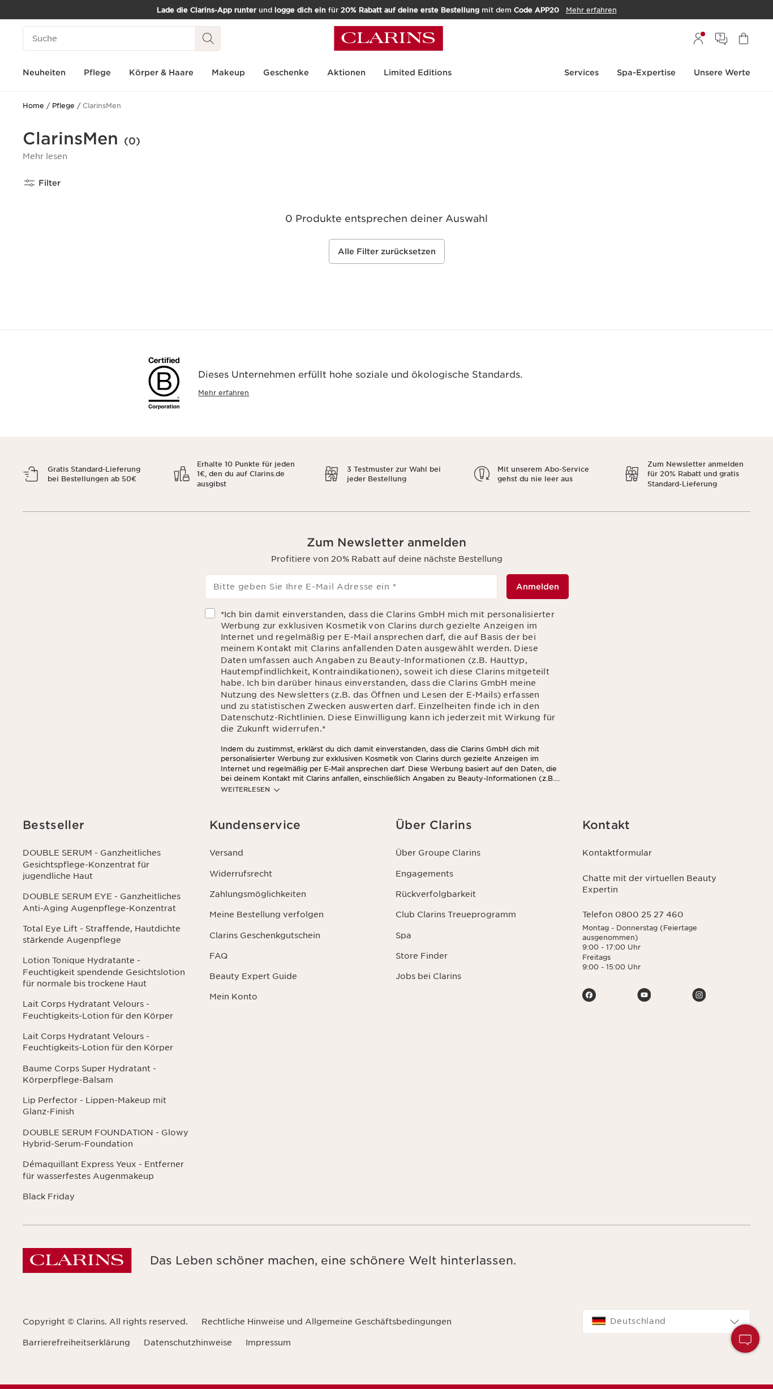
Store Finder (422, 955)
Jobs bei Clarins (428, 976)
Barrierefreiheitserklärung (76, 1342)
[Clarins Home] (388, 38)
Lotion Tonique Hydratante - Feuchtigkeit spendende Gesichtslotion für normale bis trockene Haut (104, 972)
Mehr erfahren (223, 392)
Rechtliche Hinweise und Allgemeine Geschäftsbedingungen (326, 1321)
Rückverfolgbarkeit (436, 894)
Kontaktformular (617, 852)
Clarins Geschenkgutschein (264, 935)
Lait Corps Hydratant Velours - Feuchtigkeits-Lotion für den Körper (98, 1009)
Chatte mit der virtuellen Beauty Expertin (649, 884)
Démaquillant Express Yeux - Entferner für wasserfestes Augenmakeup (103, 1170)
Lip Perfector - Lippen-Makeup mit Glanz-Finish (94, 1106)
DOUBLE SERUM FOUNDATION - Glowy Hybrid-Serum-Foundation (105, 1138)
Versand (226, 852)
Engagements (424, 873)
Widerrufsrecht (240, 873)
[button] (45, 156)
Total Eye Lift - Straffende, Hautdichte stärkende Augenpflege (102, 934)
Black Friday (49, 1196)
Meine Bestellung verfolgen (266, 914)
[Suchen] (208, 38)
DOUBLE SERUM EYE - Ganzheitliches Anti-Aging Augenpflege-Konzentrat (102, 902)
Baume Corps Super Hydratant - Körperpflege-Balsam (89, 1074)
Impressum (268, 1342)
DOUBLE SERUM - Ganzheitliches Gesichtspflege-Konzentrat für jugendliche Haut (92, 864)
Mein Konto (233, 996)
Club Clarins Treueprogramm (456, 914)
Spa (403, 935)
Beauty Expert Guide (253, 976)
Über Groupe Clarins (438, 852)
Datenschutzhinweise (188, 1342)
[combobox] (666, 1321)
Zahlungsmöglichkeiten (257, 894)
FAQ (218, 955)
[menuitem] (698, 38)
